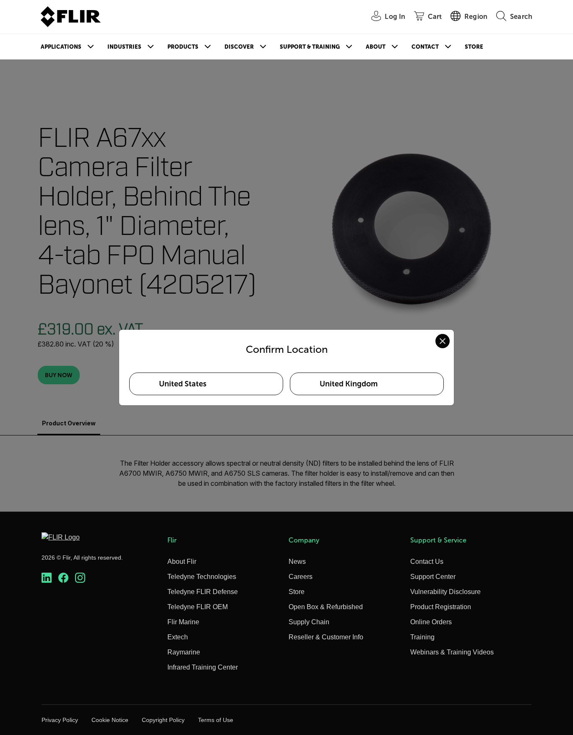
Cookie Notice (109, 720)
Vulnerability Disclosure (445, 591)
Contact (425, 47)
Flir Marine (183, 622)
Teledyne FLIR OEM (197, 606)
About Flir (181, 561)
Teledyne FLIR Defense (202, 591)
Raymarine (183, 652)
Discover (239, 47)
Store (474, 47)
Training (422, 637)
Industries (124, 47)
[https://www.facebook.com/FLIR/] (63, 578)
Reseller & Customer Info (326, 637)
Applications (61, 47)
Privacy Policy (60, 720)
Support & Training (310, 47)
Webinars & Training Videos (452, 652)
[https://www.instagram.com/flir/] (80, 578)
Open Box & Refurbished (326, 606)
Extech (177, 637)
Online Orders (431, 622)
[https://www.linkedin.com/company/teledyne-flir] (47, 578)
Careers (301, 576)
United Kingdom (349, 384)
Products (182, 47)
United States (182, 384)
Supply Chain (309, 622)
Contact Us (426, 561)
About (375, 47)
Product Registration (440, 606)
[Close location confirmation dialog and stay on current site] (442, 341)
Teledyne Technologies (201, 576)
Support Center (433, 576)
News (297, 561)
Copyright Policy (163, 720)
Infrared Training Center (202, 667)
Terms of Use (215, 720)
